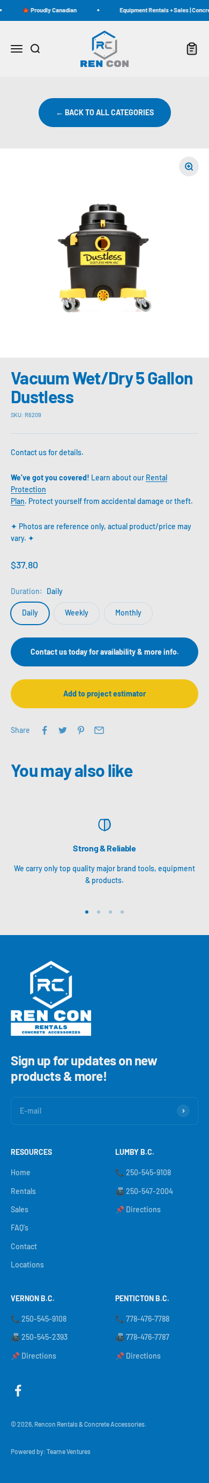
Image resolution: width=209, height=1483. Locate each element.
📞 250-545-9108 (143, 1172)
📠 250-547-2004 (144, 1191)
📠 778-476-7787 (142, 1336)
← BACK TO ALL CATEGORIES (105, 112)
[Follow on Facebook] (18, 1390)
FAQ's (19, 1227)
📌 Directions (138, 1209)
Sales (19, 1209)
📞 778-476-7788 (142, 1318)
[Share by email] (99, 730)
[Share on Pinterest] (81, 730)
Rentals (23, 1191)
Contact (24, 1246)
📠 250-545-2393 (39, 1336)
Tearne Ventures (69, 1451)
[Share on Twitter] (63, 730)
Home (21, 1172)
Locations (27, 1264)
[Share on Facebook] (44, 730)
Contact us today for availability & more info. (105, 651)
